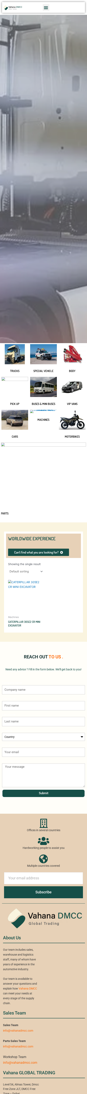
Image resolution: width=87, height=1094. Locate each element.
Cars (15, 436)
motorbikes (72, 436)
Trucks (14, 371)
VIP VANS (72, 404)
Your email (8, 745)
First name (8, 698)
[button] (46, 7)
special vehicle (43, 371)
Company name (12, 682)
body (72, 371)
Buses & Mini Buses (43, 404)
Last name (8, 714)
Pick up (14, 404)
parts (4, 513)
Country (7, 730)
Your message (11, 761)
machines (43, 419)
